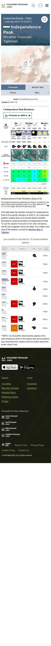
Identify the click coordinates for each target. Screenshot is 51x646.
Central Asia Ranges (13, 18)
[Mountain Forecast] (15, 5)
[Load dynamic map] (25, 64)
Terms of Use (21, 445)
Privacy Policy (37, 445)
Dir (2, 309)
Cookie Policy (8, 450)
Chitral (4, 287)
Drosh (3, 294)
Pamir (29, 18)
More (37, 92)
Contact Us (23, 450)
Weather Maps (9, 392)
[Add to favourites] (44, 19)
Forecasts (13, 87)
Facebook (32, 383)
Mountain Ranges (10, 388)
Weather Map (38, 87)
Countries (6, 383)
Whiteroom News (10, 396)
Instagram (32, 388)
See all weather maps (5, 155)
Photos (13, 92)
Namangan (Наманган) (5, 279)
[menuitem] (13, 87)
